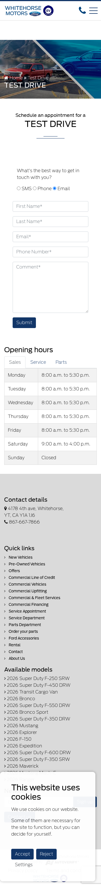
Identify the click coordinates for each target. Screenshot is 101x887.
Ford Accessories (23, 638)
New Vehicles (20, 557)
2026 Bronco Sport (27, 712)
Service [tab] (38, 362)
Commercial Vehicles (27, 584)
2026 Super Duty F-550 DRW (38, 705)
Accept (22, 854)
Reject (46, 854)
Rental (14, 645)
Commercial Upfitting (27, 591)
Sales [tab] (15, 362)
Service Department (26, 618)
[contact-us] (82, 10)
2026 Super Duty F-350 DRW (38, 719)
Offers (14, 571)
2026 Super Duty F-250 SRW (38, 678)
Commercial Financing (28, 604)
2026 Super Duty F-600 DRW (38, 752)
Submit (24, 322)
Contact (15, 652)
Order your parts (23, 631)
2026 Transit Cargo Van (32, 692)
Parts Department (24, 625)
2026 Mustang (22, 725)
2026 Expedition (24, 746)
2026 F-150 (18, 739)
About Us (16, 658)
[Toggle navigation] (93, 10)
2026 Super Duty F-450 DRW (38, 685)
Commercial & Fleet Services (34, 598)
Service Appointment (27, 611)
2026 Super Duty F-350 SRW (38, 759)
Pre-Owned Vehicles (26, 564)
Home (15, 78)
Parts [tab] (61, 362)
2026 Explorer (21, 732)
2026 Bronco (20, 698)
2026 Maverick (22, 766)
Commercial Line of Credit (31, 578)
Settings (24, 864)
